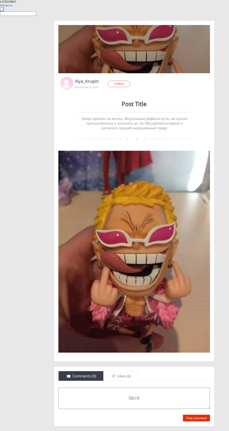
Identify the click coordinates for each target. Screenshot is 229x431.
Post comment (196, 418)
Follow (119, 84)
